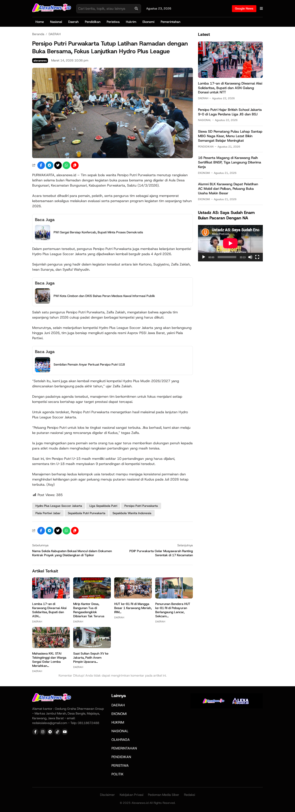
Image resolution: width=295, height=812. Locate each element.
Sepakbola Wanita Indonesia (132, 513)
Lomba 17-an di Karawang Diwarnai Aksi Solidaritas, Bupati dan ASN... (49, 610)
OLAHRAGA (120, 739)
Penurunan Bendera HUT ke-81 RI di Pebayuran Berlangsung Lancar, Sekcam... (172, 610)
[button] (75, 165)
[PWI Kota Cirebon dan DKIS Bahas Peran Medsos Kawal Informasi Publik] (42, 302)
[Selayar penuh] (257, 257)
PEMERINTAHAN (124, 748)
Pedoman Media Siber (163, 795)
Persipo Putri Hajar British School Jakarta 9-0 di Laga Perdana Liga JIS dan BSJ (230, 111)
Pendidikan (92, 22)
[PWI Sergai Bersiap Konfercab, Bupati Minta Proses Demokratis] (42, 239)
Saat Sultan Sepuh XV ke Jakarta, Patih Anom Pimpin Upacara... (90, 657)
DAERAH (37, 621)
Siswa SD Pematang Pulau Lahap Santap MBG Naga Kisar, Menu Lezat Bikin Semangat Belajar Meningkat (230, 136)
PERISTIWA (120, 765)
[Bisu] (250, 257)
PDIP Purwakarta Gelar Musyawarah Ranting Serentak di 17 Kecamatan (161, 553)
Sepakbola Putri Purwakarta (86, 513)
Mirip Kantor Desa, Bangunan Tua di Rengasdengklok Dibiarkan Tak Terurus (88, 610)
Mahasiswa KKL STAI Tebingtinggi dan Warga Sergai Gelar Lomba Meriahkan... (49, 659)
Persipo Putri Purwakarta (141, 506)
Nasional (56, 22)
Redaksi (189, 795)
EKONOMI (204, 173)
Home (39, 22)
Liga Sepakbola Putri (103, 506)
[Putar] (203, 257)
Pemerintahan (170, 22)
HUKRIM (117, 722)
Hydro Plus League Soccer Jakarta (58, 506)
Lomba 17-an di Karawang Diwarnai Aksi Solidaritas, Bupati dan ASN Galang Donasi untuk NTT (230, 88)
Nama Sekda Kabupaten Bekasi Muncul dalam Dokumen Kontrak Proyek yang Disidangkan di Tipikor (72, 553)
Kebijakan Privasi (131, 795)
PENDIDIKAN (206, 146)
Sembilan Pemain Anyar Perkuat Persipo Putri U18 (89, 364)
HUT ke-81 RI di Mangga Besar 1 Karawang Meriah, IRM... (133, 608)
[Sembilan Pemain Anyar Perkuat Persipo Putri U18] (42, 371)
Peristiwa (113, 22)
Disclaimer (107, 795)
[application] (230, 243)
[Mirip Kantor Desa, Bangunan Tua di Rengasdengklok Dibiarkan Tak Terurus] (92, 597)
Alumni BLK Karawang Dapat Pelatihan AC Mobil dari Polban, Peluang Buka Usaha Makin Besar (228, 188)
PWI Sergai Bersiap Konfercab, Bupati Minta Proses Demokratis (98, 232)
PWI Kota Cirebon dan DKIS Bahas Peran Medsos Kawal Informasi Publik (104, 296)
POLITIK (117, 774)
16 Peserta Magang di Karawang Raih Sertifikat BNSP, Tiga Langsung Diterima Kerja (229, 162)
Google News (244, 8)
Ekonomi (148, 22)
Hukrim (131, 22)
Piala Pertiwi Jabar (47, 513)
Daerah (73, 22)
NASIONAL (204, 120)
